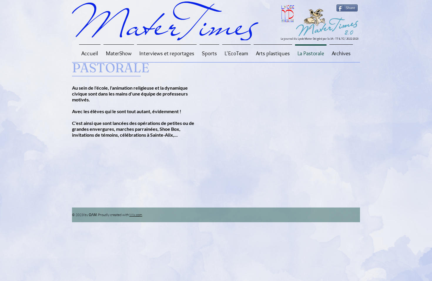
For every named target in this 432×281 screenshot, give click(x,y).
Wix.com (135, 215)
